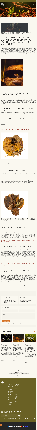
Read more (2, 360)
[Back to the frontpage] (1, 15)
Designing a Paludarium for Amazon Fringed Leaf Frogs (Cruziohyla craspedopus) (6, 349)
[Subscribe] (19, 416)
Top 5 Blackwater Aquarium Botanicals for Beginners (25, 301)
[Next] (36, 1)
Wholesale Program (17, 392)
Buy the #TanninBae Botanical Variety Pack (15, 129)
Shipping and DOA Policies (17, 388)
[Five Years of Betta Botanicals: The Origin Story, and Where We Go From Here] (18, 338)
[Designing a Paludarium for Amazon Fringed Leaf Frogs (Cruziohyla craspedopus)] (6, 338)
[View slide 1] (16, 375)
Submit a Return (16, 386)
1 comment (33, 344)
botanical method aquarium (14, 55)
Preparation (17, 384)
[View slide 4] (19, 375)
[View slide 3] (18, 375)
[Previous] (1, 1)
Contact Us (17, 398)
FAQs (16, 401)
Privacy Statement (17, 395)
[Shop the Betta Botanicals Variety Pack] (18, 204)
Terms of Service (22, 323)
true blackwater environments (26, 257)
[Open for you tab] (1, 425)
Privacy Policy (17, 323)
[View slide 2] (17, 375)
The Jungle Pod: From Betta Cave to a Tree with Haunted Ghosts (10, 301)
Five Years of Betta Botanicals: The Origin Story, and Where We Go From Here (18, 349)
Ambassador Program (17, 390)
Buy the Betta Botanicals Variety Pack (13, 188)
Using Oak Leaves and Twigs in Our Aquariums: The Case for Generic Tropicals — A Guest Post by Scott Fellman (30, 349)
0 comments (11, 297)
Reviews (16, 400)
